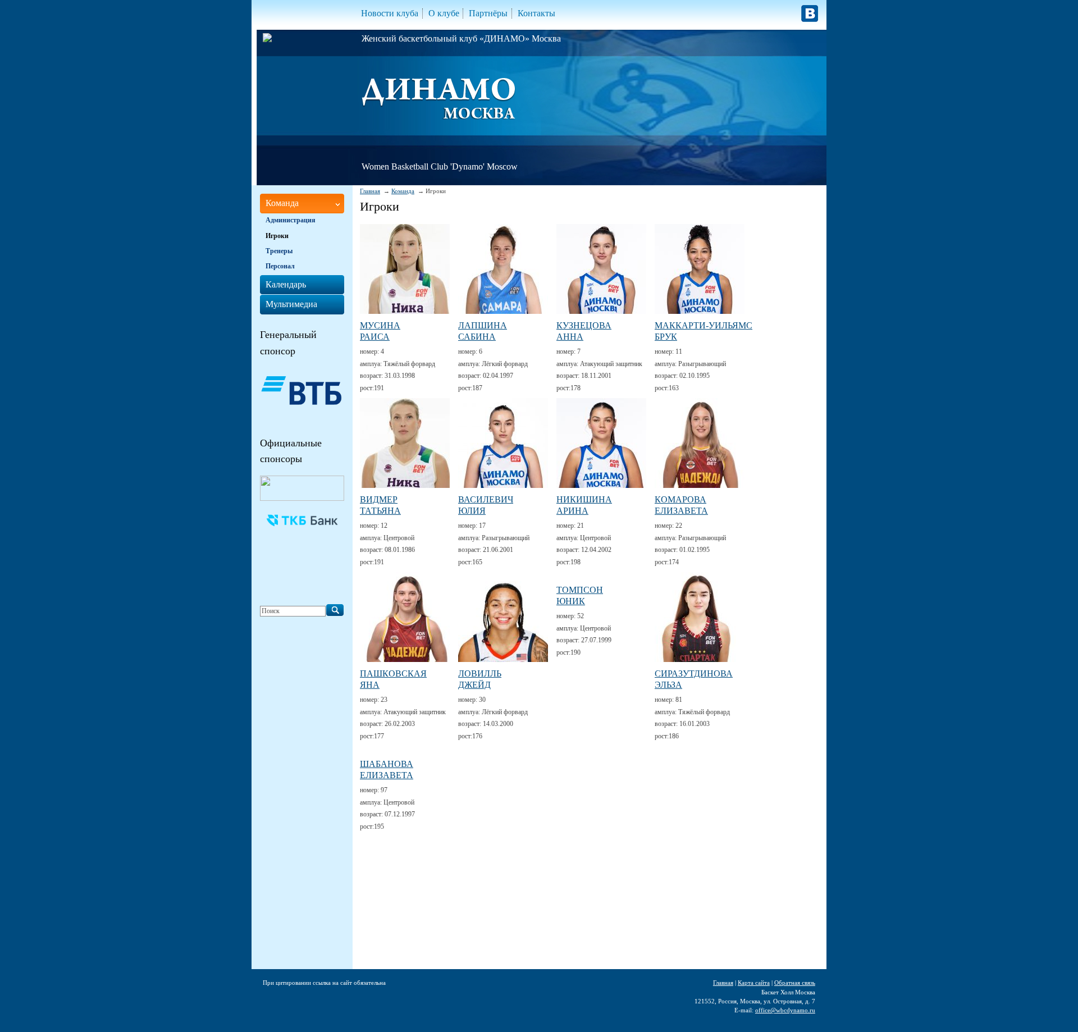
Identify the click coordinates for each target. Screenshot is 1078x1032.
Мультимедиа (291, 304)
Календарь (286, 284)
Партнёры (488, 13)
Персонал (280, 266)
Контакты (536, 13)
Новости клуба (389, 13)
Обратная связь (794, 982)
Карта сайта (754, 982)
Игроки (277, 236)
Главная (370, 191)
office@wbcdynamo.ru (785, 1010)
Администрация (291, 220)
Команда (402, 191)
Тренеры (279, 251)
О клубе (443, 13)
